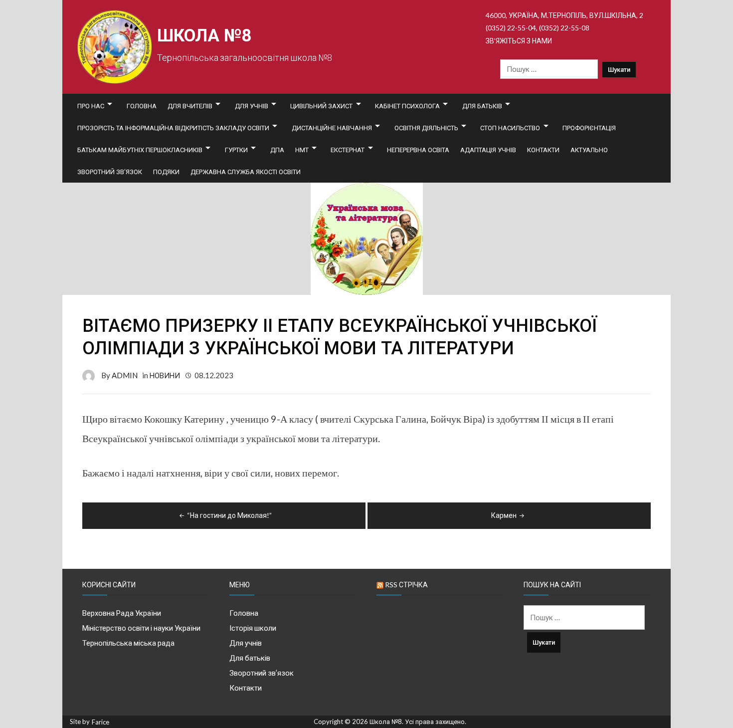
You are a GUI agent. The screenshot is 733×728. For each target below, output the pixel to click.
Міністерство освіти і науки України (141, 627)
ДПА (277, 150)
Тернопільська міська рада (128, 642)
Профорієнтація (589, 128)
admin (125, 375)
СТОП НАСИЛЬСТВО (510, 128)
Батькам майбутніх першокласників (139, 150)
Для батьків (482, 106)
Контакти (543, 150)
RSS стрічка (406, 584)
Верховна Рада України (121, 612)
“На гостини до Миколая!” (229, 515)
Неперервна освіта (418, 150)
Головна (142, 106)
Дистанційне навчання (332, 128)
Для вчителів (190, 106)
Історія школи (252, 627)
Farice (100, 722)
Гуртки (236, 150)
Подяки (166, 172)
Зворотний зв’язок (109, 172)
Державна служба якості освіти (245, 172)
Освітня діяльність (426, 128)
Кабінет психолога (407, 106)
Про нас (90, 106)
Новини (165, 375)
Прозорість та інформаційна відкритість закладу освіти (173, 128)
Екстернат (348, 150)
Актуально (589, 150)
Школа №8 (204, 35)
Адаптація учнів (488, 150)
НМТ (302, 150)
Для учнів (251, 106)
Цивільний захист (321, 106)
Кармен (504, 515)
